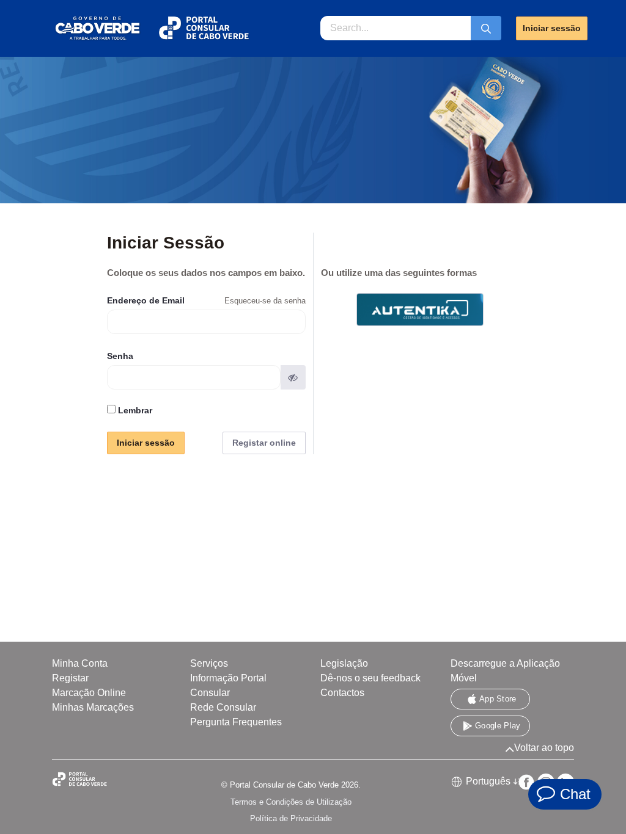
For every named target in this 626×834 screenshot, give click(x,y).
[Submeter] (486, 28)
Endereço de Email (146, 300)
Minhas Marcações (93, 707)
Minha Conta (80, 663)
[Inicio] (91, 779)
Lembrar (134, 410)
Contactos (342, 692)
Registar (70, 678)
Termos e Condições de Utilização (291, 802)
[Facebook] (526, 782)
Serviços (209, 663)
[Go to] (151, 28)
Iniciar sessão (552, 28)
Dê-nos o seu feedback (370, 678)
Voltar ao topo (544, 747)
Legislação (344, 663)
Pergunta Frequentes (236, 722)
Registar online (264, 443)
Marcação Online (89, 692)
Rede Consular (223, 707)
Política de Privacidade (291, 818)
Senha (120, 356)
